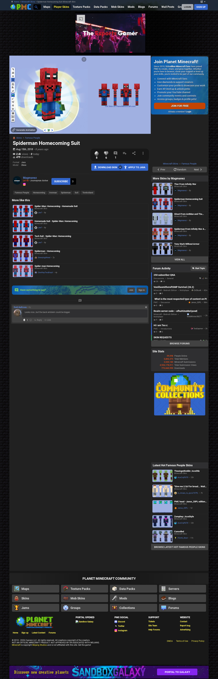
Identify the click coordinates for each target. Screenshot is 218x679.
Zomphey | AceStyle (184, 516)
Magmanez (30, 177)
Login (188, 112)
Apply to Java (136, 167)
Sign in (141, 290)
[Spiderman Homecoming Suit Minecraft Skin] (162, 204)
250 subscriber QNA (164, 275)
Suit (76, 192)
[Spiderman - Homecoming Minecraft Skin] (23, 256)
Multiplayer (184, 290)
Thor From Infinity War (185, 184)
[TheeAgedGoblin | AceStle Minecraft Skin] (162, 476)
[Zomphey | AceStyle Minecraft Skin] (162, 521)
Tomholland (87, 192)
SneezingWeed (44, 257)
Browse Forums (180, 343)
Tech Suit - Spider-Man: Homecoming (53, 236)
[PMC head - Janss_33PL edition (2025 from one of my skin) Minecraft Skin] (162, 506)
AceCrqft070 (183, 477)
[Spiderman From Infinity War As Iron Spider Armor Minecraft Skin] (162, 234)
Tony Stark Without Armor (186, 244)
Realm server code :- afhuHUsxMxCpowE (175, 311)
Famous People (32, 138)
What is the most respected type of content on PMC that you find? (180, 299)
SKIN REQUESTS (163, 337)
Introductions (166, 329)
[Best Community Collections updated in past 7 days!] (179, 415)
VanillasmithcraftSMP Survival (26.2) (174, 287)
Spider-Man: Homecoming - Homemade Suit (56, 206)
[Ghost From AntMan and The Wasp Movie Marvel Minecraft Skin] (162, 219)
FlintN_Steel (183, 538)
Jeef (40, 213)
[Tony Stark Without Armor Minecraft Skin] (162, 249)
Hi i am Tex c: (161, 325)
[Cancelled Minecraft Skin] (162, 536)
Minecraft (16, 645)
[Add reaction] (30, 320)
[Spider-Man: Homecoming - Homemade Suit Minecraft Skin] (23, 211)
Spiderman (66, 192)
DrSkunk (197, 290)
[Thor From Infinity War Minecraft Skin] (162, 189)
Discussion (165, 302)
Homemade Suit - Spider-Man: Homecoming (56, 221)
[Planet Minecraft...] (36, 7)
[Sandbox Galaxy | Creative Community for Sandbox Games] (109, 672)
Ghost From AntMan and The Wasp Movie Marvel (188, 214)
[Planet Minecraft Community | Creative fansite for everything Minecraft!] (34, 622)
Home (16, 2)
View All (180, 259)
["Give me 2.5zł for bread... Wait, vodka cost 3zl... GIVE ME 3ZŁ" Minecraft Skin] (162, 491)
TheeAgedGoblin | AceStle (187, 471)
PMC (156, 302)
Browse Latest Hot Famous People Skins (179, 547)
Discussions (159, 278)
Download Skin (107, 167)
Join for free (180, 105)
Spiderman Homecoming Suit (188, 199)
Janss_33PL (196, 302)
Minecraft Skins (28, 2)
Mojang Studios (39, 645)
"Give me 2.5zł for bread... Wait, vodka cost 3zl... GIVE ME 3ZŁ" (189, 486)
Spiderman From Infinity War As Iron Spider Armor (189, 229)
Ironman (53, 192)
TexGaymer (198, 329)
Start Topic (200, 268)
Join (131, 290)
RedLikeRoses (20, 307)
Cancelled (179, 531)
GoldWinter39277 (194, 316)
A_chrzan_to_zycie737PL (188, 493)
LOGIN (187, 7)
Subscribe (61, 181)
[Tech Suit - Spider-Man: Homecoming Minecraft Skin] (23, 241)
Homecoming (39, 192)
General (170, 278)
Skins (19, 138)
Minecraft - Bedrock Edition (165, 290)
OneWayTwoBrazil (45, 272)
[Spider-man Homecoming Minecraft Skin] (23, 271)
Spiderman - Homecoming (47, 251)
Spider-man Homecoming (47, 266)
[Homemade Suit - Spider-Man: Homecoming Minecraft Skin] (23, 226)
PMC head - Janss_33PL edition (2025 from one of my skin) (189, 501)
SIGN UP (201, 7)
